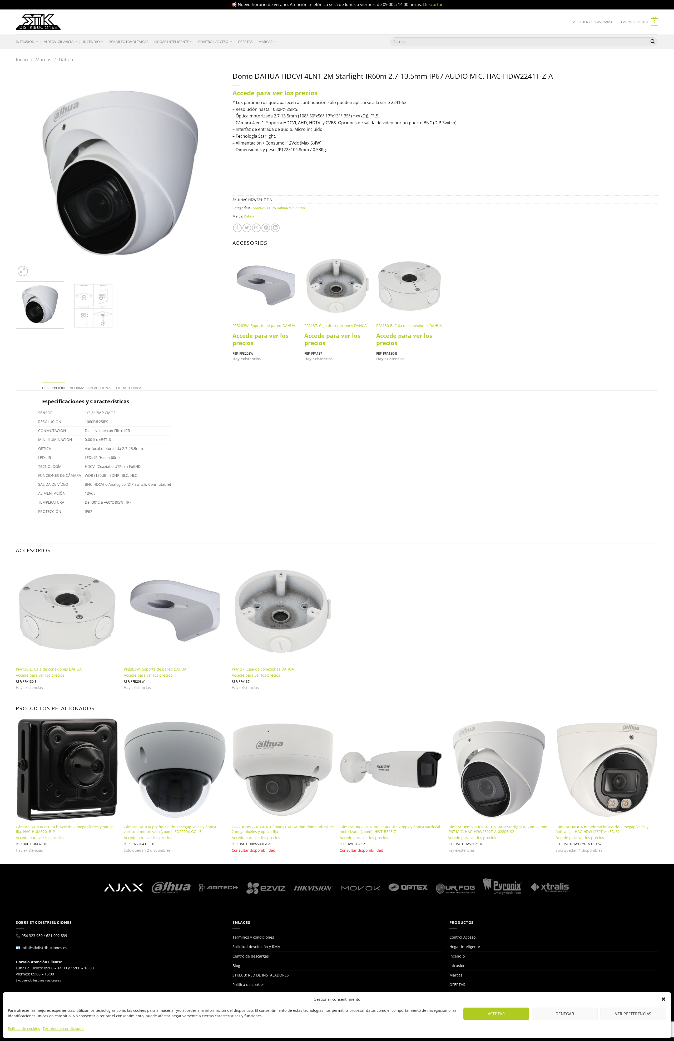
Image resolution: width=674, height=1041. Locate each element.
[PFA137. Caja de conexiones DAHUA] (337, 286)
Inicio (22, 59)
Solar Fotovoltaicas (128, 41)
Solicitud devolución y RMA (256, 946)
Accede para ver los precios (275, 92)
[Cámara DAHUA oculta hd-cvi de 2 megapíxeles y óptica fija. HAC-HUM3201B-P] (67, 769)
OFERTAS (245, 41)
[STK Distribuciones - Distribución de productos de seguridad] (38, 22)
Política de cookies (24, 1028)
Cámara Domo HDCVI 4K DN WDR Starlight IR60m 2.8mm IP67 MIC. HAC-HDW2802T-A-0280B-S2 (497, 829)
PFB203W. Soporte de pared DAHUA (263, 325)
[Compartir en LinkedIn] (275, 228)
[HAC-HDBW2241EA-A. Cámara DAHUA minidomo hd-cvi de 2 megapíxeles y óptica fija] (283, 769)
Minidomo (297, 207)
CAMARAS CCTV (263, 207)
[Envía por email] (256, 228)
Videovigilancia (58, 41)
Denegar (565, 1013)
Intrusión (25, 41)
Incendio (91, 41)
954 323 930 (32, 935)
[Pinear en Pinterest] (265, 228)
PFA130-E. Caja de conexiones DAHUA (409, 325)
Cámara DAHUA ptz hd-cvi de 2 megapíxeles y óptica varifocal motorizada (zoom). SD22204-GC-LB (170, 829)
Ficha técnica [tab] (128, 387)
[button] (663, 999)
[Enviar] (652, 41)
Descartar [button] (433, 4)
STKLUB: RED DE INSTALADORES (260, 975)
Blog (236, 965)
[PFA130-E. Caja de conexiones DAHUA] (409, 286)
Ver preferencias (633, 1013)
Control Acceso (213, 41)
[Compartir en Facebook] (237, 228)
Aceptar (496, 1013)
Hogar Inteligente (171, 41)
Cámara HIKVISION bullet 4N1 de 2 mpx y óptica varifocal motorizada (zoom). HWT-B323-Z (390, 829)
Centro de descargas (250, 956)
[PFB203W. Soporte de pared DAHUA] (265, 286)
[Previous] (26, 173)
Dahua (66, 59)
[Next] (214, 173)
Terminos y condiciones (63, 1028)
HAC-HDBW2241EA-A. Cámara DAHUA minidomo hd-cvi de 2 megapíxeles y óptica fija (283, 829)
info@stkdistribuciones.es (44, 947)
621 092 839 (56, 935)
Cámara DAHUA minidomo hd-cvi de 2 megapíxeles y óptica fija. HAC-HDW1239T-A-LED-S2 (602, 829)
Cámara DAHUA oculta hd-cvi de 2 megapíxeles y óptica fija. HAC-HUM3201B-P (64, 829)
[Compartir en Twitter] (246, 228)
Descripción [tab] (53, 387)
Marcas (265, 41)
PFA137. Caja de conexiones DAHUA (335, 325)
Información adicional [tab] (90, 387)
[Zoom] (23, 271)
